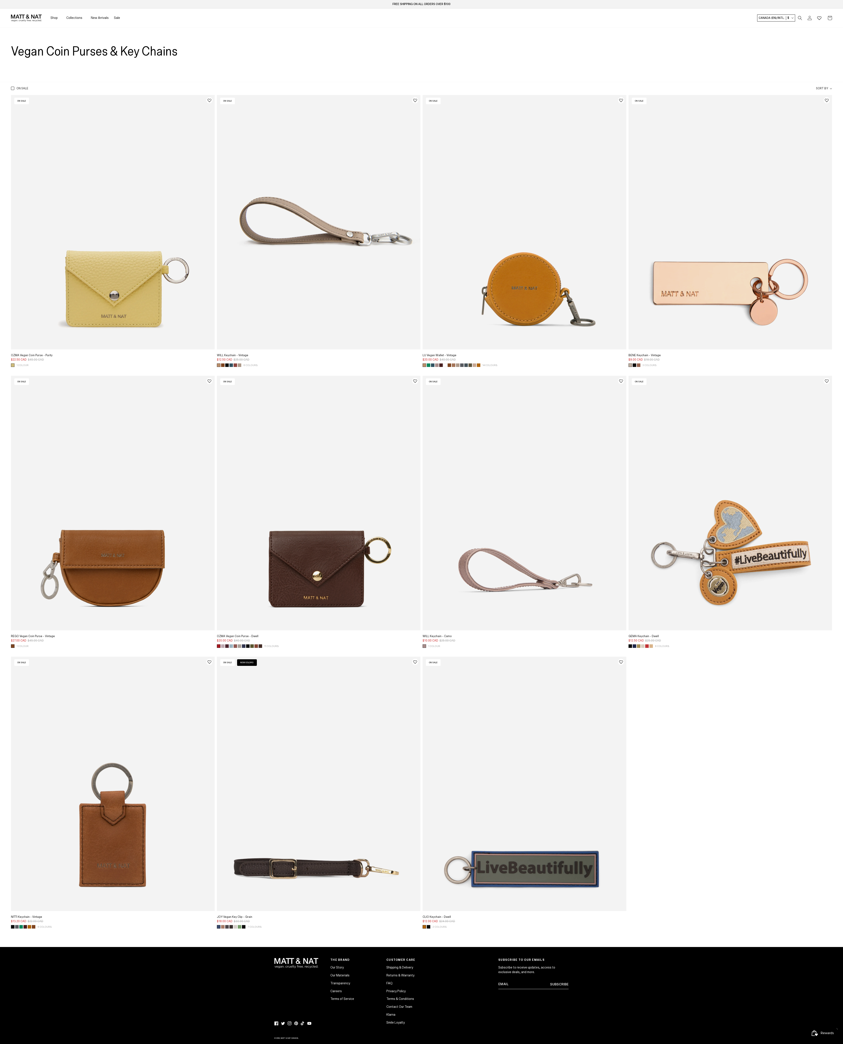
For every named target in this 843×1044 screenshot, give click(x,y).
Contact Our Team (399, 1006)
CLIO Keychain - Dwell (437, 916)
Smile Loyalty (395, 1022)
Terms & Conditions (400, 999)
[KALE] (470, 365)
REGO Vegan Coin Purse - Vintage (33, 636)
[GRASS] (638, 646)
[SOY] (453, 365)
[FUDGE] (231, 927)
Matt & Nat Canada (289, 1038)
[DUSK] (231, 646)
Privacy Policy (396, 991)
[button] (800, 18)
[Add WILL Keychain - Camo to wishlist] (621, 381)
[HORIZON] (231, 365)
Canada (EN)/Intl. (774, 18)
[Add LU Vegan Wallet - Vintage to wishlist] (621, 100)
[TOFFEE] (223, 927)
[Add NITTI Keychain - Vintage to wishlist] (209, 662)
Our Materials (339, 975)
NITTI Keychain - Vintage (26, 916)
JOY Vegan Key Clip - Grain (234, 916)
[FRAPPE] (474, 365)
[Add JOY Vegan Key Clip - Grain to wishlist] (415, 662)
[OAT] (235, 927)
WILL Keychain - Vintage (232, 355)
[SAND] (651, 646)
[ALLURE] (243, 646)
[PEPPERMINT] (239, 927)
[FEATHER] (239, 365)
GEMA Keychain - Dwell (644, 636)
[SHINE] (478, 365)
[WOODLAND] (260, 646)
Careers (336, 991)
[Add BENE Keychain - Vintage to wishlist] (827, 100)
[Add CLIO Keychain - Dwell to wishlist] (621, 662)
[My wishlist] (819, 18)
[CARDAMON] (218, 365)
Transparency (340, 983)
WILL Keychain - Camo (437, 636)
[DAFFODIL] (12, 365)
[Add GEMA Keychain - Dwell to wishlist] (827, 381)
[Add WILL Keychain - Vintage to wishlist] (415, 100)
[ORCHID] (437, 365)
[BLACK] (227, 365)
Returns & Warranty (400, 975)
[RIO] (441, 365)
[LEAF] (252, 646)
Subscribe (559, 984)
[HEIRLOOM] (235, 365)
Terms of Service (342, 999)
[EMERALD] (428, 365)
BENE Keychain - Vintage (645, 355)
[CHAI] (256, 646)
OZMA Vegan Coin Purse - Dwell (237, 636)
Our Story (337, 967)
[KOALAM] (643, 646)
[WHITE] (445, 365)
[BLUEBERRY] (218, 927)
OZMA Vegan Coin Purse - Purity (31, 355)
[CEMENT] (239, 646)
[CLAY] (235, 646)
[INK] (634, 646)
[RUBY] (647, 646)
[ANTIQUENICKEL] (630, 365)
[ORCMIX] (424, 646)
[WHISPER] (223, 646)
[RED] (218, 646)
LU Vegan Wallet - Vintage (439, 355)
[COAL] (227, 927)
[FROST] (466, 365)
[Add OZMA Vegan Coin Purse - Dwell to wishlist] (415, 381)
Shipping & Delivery (399, 967)
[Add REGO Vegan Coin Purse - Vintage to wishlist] (209, 381)
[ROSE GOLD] (638, 365)
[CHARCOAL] (462, 365)
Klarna (390, 1014)
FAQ (389, 983)
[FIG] (227, 646)
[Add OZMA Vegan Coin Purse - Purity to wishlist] (209, 100)
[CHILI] (223, 365)
